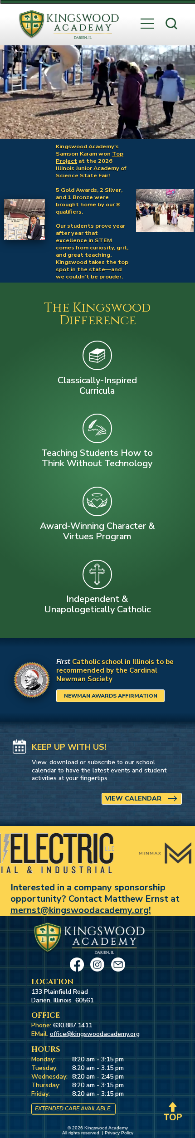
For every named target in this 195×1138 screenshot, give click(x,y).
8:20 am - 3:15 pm (98, 1059)
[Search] (171, 23)
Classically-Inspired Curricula (97, 385)
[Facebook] (77, 964)
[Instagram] (97, 964)
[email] (118, 964)
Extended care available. (73, 1108)
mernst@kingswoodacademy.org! (80, 910)
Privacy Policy (119, 1132)
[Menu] (148, 23)
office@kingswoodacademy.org (95, 1034)
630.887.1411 (72, 1025)
